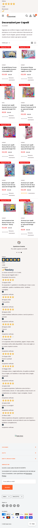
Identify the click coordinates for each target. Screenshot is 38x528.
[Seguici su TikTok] (18, 505)
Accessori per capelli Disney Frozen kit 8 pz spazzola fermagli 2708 (8, 184)
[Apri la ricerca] (27, 16)
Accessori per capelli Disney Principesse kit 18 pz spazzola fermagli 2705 (28, 108)
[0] (34, 16)
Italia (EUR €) (16, 496)
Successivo (12, 277)
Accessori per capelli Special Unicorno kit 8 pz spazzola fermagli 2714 (9, 107)
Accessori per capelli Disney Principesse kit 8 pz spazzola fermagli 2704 (28, 223)
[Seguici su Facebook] (3, 505)
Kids (3, 102)
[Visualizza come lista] (35, 43)
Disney (4, 65)
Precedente (5, 277)
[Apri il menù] (3, 15)
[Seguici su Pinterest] (14, 505)
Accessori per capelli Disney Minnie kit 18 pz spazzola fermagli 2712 (9, 147)
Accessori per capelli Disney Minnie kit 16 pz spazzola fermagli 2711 (28, 147)
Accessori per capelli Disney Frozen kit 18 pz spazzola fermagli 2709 (28, 184)
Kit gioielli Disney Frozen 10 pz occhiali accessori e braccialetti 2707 (9, 69)
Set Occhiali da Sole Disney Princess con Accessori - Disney (8, 222)
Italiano (4, 496)
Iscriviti (7, 487)
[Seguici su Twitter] (7, 505)
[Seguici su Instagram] (10, 505)
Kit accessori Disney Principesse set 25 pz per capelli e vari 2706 (28, 69)
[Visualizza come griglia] (32, 43)
